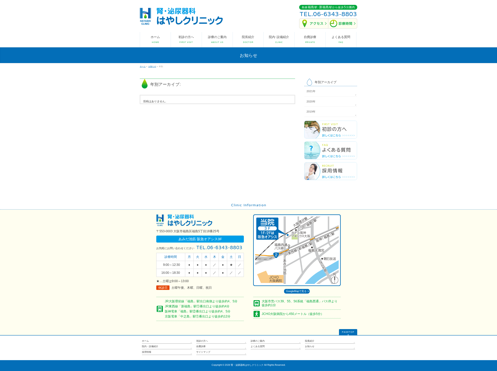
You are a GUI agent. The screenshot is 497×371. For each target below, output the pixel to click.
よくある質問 (258, 346)
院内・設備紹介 (150, 346)
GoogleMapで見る (296, 291)
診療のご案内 (258, 341)
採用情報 (146, 352)
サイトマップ (203, 352)
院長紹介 (309, 341)
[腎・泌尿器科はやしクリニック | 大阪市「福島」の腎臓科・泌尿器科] (181, 20)
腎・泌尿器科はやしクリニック (247, 365)
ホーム (145, 341)
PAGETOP (348, 332)
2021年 (311, 91)
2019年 (311, 111)
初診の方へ (202, 341)
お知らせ (309, 346)
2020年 (311, 101)
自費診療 (201, 346)
